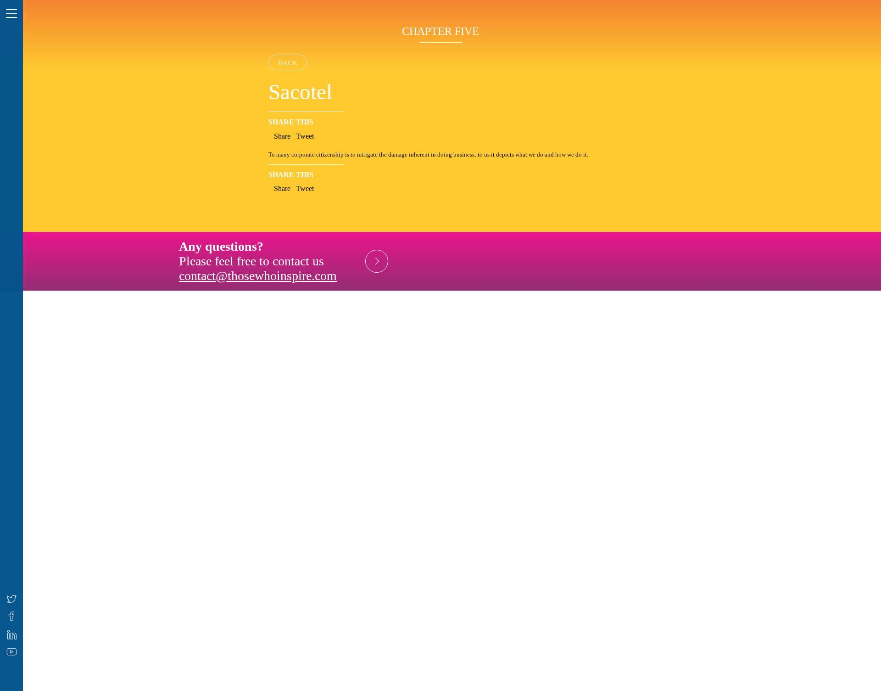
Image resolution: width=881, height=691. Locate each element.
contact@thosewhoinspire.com (258, 276)
